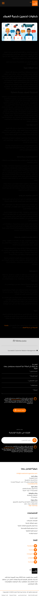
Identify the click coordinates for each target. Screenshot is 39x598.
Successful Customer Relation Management (21, 350)
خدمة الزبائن (28, 25)
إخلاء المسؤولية (5, 595)
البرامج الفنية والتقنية (31, 531)
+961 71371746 (32, 505)
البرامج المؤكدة (33, 533)
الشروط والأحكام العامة (32, 595)
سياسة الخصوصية (15, 399)
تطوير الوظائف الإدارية (31, 523)
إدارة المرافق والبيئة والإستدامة (29, 528)
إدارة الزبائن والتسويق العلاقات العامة (27, 525)
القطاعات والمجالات (32, 520)
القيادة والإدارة (33, 518)
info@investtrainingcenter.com (27, 473)
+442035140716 (32, 484)
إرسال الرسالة (20, 410)
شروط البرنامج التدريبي (22, 595)
